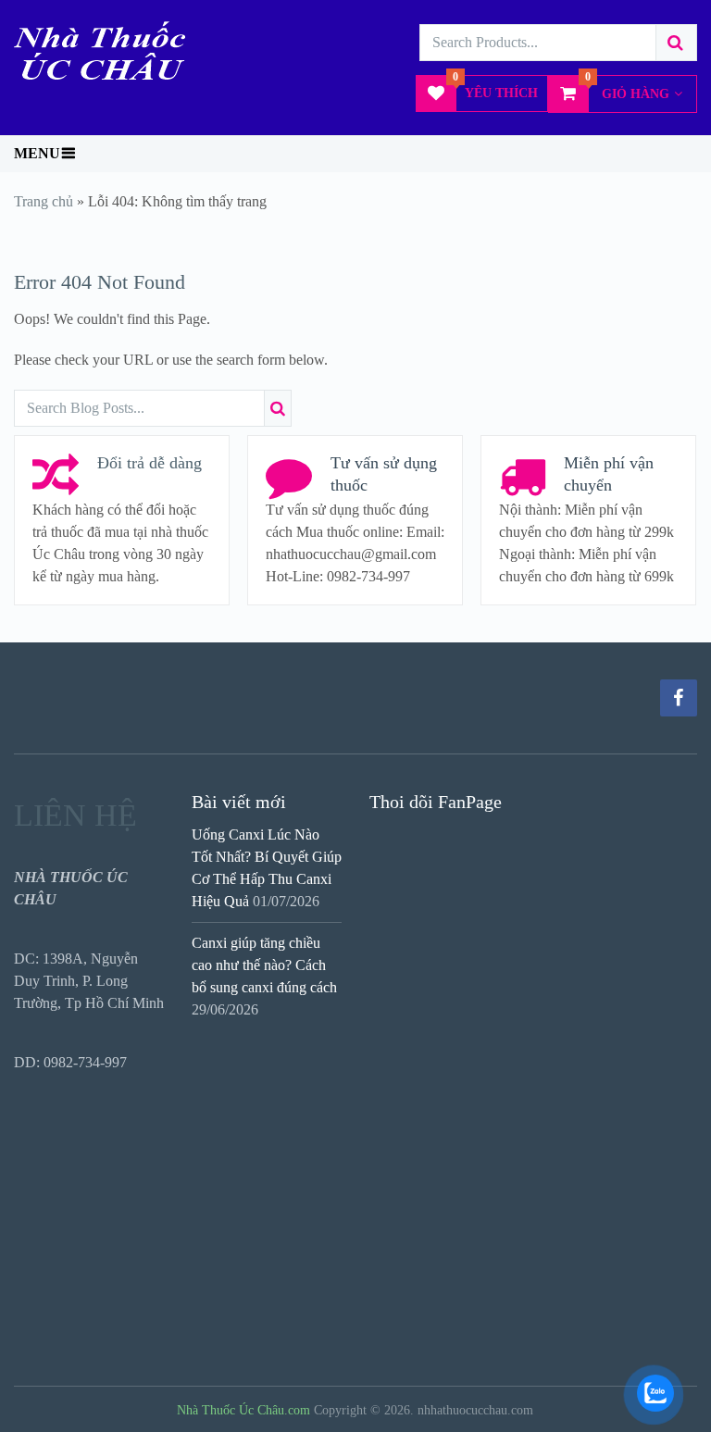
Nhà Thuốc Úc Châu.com (243, 1410)
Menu (37, 153)
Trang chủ (43, 201)
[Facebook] (678, 697)
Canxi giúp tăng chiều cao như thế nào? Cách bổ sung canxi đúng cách (264, 965)
